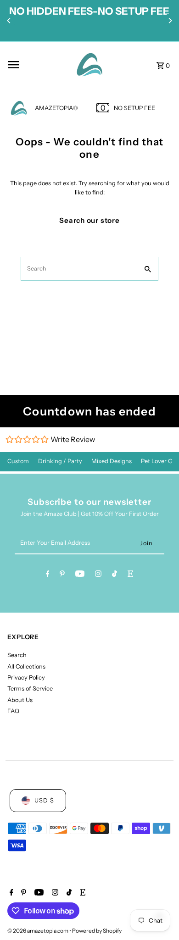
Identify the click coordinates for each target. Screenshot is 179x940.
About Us (20, 700)
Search (17, 655)
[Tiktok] (114, 575)
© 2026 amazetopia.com (38, 930)
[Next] (170, 21)
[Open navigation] (36, 64)
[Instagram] (98, 575)
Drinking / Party (60, 461)
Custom (18, 461)
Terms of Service (30, 688)
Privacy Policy (26, 677)
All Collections (26, 666)
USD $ (44, 800)
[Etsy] (130, 575)
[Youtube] (79, 575)
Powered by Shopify (97, 930)
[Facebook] (48, 575)
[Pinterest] (62, 575)
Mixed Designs (111, 461)
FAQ (13, 711)
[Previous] (9, 21)
